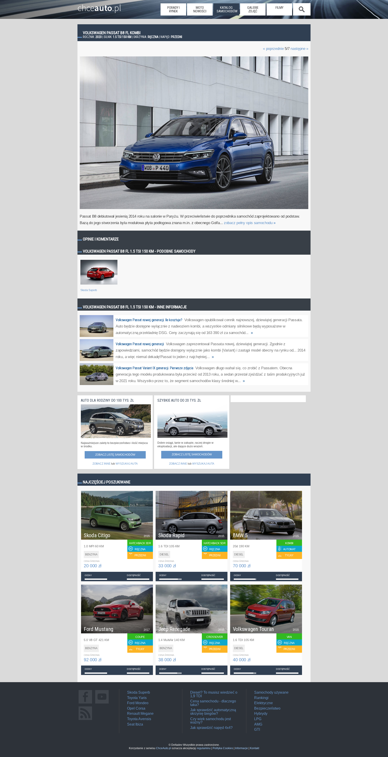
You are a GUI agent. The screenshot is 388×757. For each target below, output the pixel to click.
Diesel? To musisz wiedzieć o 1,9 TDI (213, 694)
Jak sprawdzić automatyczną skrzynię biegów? (213, 711)
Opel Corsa (136, 708)
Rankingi (261, 698)
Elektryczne (263, 703)
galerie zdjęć (252, 9)
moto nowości (199, 9)
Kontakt (254, 748)
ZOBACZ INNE (101, 463)
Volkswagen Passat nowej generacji (140, 344)
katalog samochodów (227, 9)
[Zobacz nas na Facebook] (85, 703)
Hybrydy (260, 713)
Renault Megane (140, 713)
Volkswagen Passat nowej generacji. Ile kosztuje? (149, 320)
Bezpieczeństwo (267, 708)
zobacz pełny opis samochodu (250, 223)
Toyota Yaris (137, 698)
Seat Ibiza (135, 724)
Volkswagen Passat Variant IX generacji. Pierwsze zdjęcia (154, 368)
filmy (279, 8)
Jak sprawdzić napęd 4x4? (211, 728)
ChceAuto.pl (163, 748)
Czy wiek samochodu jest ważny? (210, 720)
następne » (299, 49)
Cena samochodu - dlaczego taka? (213, 703)
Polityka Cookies (223, 748)
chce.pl (99, 6)
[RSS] (85, 720)
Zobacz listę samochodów (115, 454)
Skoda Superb (138, 692)
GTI (257, 729)
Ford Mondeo (137, 703)
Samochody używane (271, 692)
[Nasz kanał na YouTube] (102, 703)
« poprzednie (273, 49)
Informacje (241, 748)
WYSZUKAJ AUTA (127, 463)
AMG (258, 724)
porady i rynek (173, 9)
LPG (257, 719)
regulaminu (204, 748)
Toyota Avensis (139, 719)
